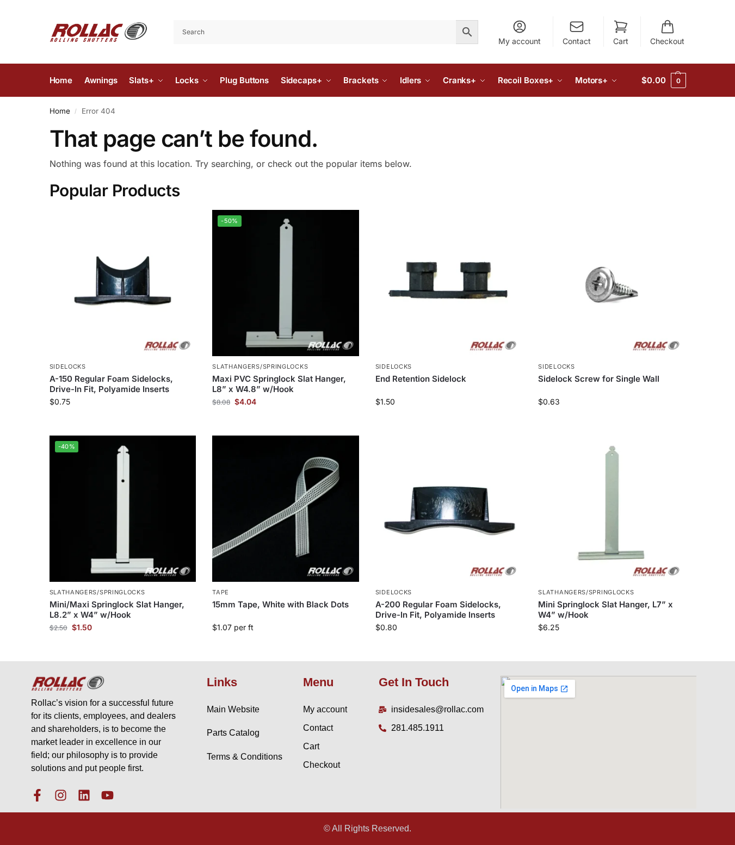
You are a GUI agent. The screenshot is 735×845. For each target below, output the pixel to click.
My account (519, 41)
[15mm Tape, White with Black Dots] (285, 509)
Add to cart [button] (123, 424)
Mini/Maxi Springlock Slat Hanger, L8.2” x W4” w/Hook (117, 609)
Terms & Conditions (244, 756)
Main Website (233, 709)
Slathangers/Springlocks (260, 366)
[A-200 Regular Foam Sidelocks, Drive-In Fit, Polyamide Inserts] (448, 509)
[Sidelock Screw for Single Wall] (611, 283)
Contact (577, 41)
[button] (663, 80)
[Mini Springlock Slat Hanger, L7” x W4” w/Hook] (611, 509)
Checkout (667, 41)
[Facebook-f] (37, 795)
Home (60, 111)
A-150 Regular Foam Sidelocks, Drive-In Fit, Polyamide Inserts (111, 384)
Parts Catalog (233, 732)
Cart (620, 41)
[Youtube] (107, 795)
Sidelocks (68, 366)
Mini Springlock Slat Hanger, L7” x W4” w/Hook (605, 609)
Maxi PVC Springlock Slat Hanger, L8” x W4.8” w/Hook (279, 384)
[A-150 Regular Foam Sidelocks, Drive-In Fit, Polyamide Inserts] (123, 283)
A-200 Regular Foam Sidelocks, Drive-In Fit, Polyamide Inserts (438, 609)
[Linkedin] (84, 795)
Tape (220, 592)
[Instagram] (60, 795)
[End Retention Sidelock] (448, 283)
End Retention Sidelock (420, 379)
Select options (285, 650)
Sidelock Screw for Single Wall (598, 379)
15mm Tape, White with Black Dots (280, 604)
